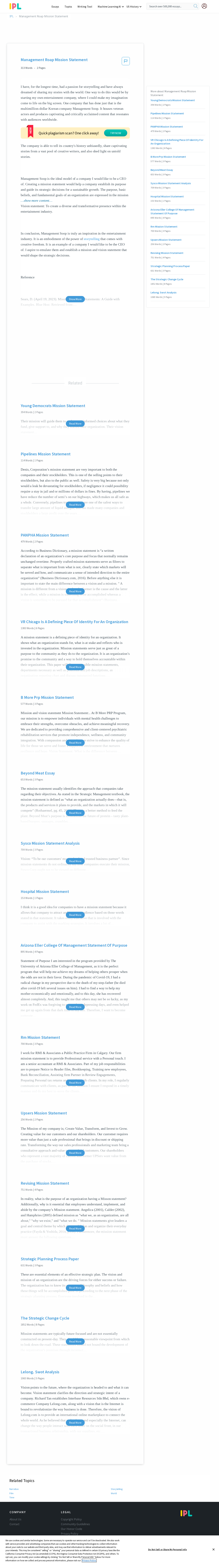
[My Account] (206, 6)
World (114, 1493)
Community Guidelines (75, 1524)
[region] (109, 1549)
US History (132, 6)
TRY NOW (115, 133)
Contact (15, 1524)
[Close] (213, 1549)
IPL (12, 16)
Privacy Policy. (89, 1560)
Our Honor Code (71, 1529)
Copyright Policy (71, 1519)
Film (11, 1493)
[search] (195, 6)
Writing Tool (85, 6)
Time (11, 1497)
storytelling (92, 239)
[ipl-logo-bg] (16, 5)
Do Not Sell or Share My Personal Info (167, 1549)
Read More (75, 423)
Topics (68, 6)
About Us (15, 1519)
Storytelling (117, 1489)
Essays (55, 6)
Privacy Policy (69, 1534)
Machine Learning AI (109, 6)
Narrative (14, 1489)
